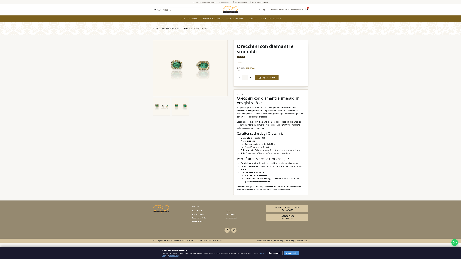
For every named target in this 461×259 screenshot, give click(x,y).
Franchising (275, 19)
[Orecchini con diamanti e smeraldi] (190, 68)
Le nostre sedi (241, 2)
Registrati (282, 9)
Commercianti (296, 9)
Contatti (253, 19)
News (228, 211)
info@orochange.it (260, 2)
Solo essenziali (274, 253)
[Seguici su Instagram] (263, 10)
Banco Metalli (197, 211)
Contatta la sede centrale (287, 208)
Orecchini (188, 28)
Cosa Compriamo (235, 19)
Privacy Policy (278, 240)
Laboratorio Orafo (199, 218)
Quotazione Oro (198, 214)
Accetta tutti (291, 253)
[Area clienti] (268, 10)
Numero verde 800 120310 (205, 2)
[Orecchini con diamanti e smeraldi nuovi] (161, 106)
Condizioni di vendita (264, 240)
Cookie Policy (289, 240)
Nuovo (165, 28)
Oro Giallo (250, 68)
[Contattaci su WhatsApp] (454, 242)
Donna (175, 28)
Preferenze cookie (302, 240)
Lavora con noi (231, 218)
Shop (263, 19)
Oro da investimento (212, 19)
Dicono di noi (231, 214)
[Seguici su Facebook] (259, 10)
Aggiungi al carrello (267, 77)
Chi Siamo (193, 19)
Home (182, 19)
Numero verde (287, 217)
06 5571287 (225, 2)
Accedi (274, 9)
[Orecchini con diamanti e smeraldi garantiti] (180, 106)
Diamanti (241, 57)
